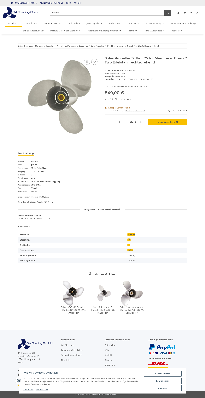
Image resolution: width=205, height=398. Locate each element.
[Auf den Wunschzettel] (94, 62)
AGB (107, 350)
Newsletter (66, 360)
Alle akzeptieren (162, 373)
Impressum (28, 389)
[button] (178, 12)
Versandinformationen (71, 355)
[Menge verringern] (108, 122)
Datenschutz (42, 389)
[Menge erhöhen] (141, 122)
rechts (130, 250)
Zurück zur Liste (26, 46)
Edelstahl (131, 234)
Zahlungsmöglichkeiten (72, 350)
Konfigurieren (162, 381)
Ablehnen (162, 388)
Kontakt (108, 355)
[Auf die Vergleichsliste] (87, 62)
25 (129, 240)
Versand (127, 99)
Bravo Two (120, 76)
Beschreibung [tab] (26, 153)
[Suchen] (167, 13)
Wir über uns (67, 345)
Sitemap (108, 360)
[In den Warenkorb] (20, 54)
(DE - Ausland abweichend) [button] (135, 111)
